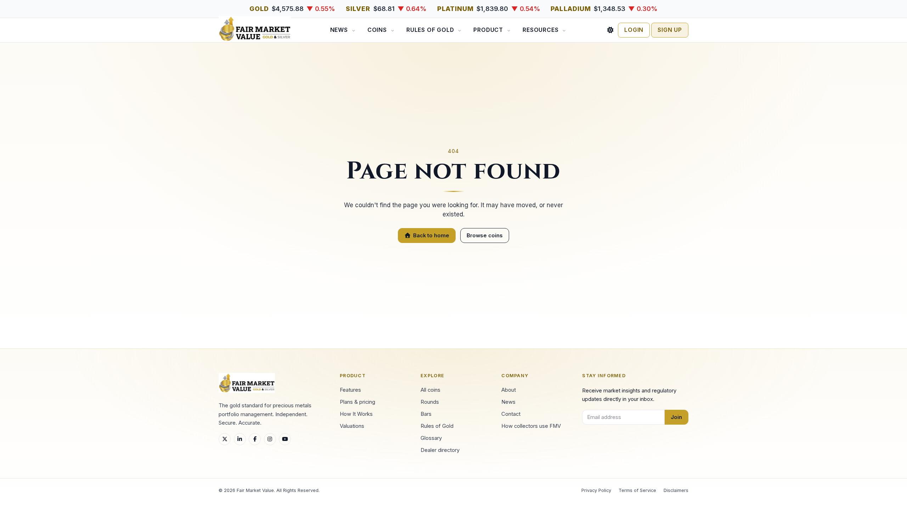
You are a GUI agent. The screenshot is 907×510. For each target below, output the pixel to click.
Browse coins (485, 235)
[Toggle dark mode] (610, 30)
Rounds (430, 402)
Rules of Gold (430, 30)
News (339, 30)
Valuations (352, 426)
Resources (540, 30)
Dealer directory (440, 450)
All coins (430, 390)
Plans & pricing (357, 402)
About (508, 390)
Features (350, 390)
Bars (426, 414)
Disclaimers (676, 490)
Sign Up (670, 30)
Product (488, 30)
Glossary (431, 438)
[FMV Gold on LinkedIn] (240, 439)
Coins (377, 30)
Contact (510, 414)
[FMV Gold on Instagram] (270, 439)
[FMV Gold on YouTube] (285, 439)
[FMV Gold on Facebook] (255, 439)
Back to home (431, 235)
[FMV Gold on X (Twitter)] (225, 439)
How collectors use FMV (531, 426)
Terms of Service (637, 490)
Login (633, 30)
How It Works (356, 414)
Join (676, 417)
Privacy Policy (596, 490)
